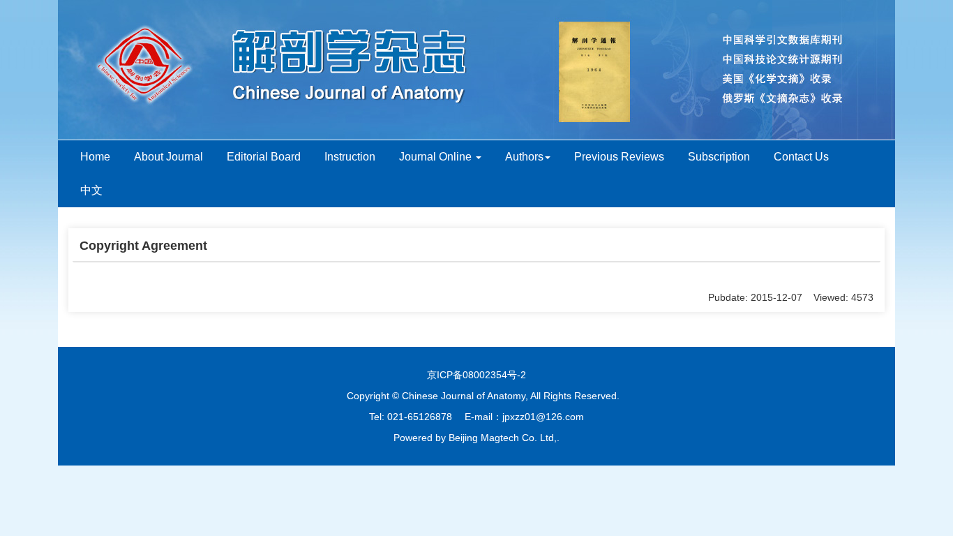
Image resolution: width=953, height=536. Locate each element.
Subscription (719, 157)
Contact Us (801, 157)
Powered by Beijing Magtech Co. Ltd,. (476, 437)
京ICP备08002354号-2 (476, 374)
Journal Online (436, 157)
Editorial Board (264, 157)
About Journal (168, 157)
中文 (91, 190)
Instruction (349, 157)
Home (95, 157)
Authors (524, 157)
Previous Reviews (619, 157)
